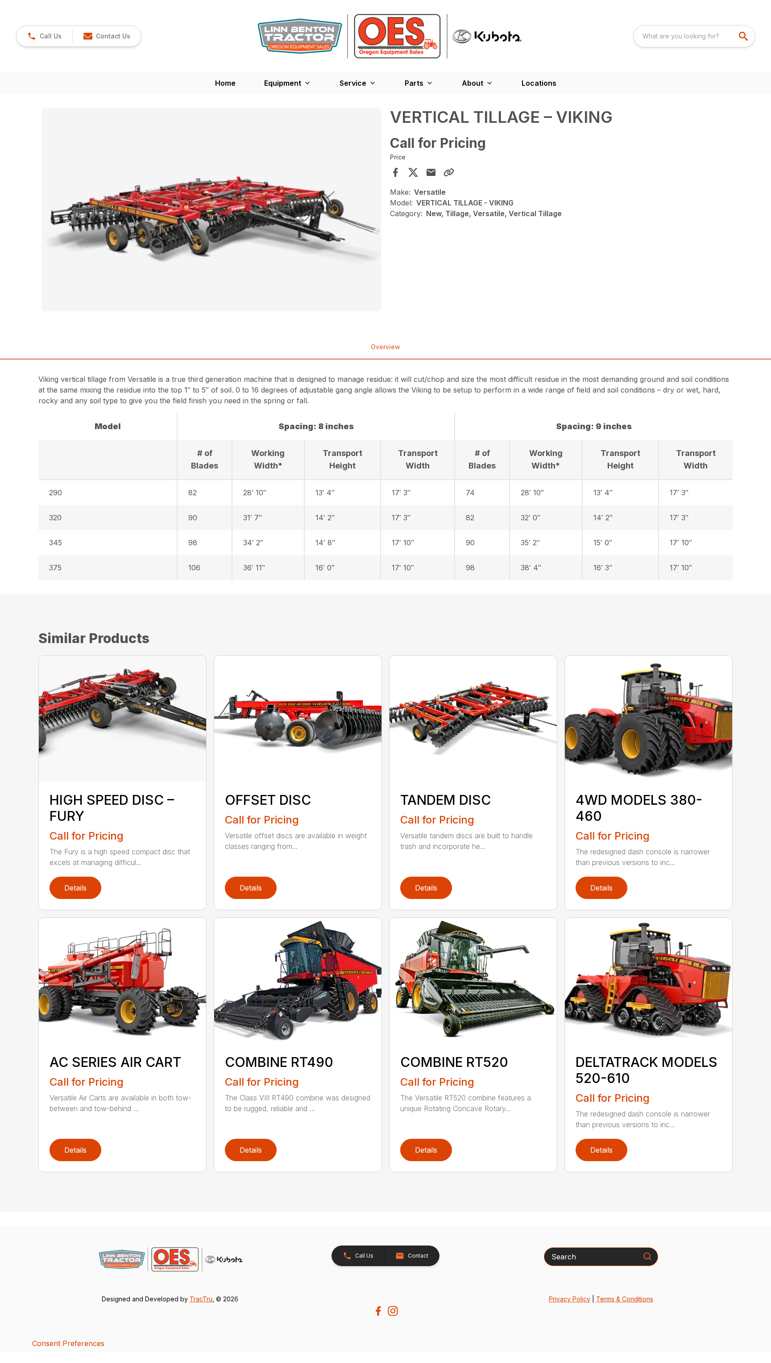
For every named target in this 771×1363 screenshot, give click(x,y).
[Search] (647, 1256)
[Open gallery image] (211, 210)
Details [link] (75, 887)
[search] (744, 36)
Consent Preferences (68, 1343)
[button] (44, 36)
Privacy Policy (569, 1299)
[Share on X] (413, 172)
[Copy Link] (449, 172)
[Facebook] (378, 1311)
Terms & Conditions (624, 1299)
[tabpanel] (211, 211)
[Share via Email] (431, 172)
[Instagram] (392, 1311)
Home (225, 83)
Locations (539, 83)
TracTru (201, 1299)
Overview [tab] (385, 347)
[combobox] (694, 36)
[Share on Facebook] (395, 172)
